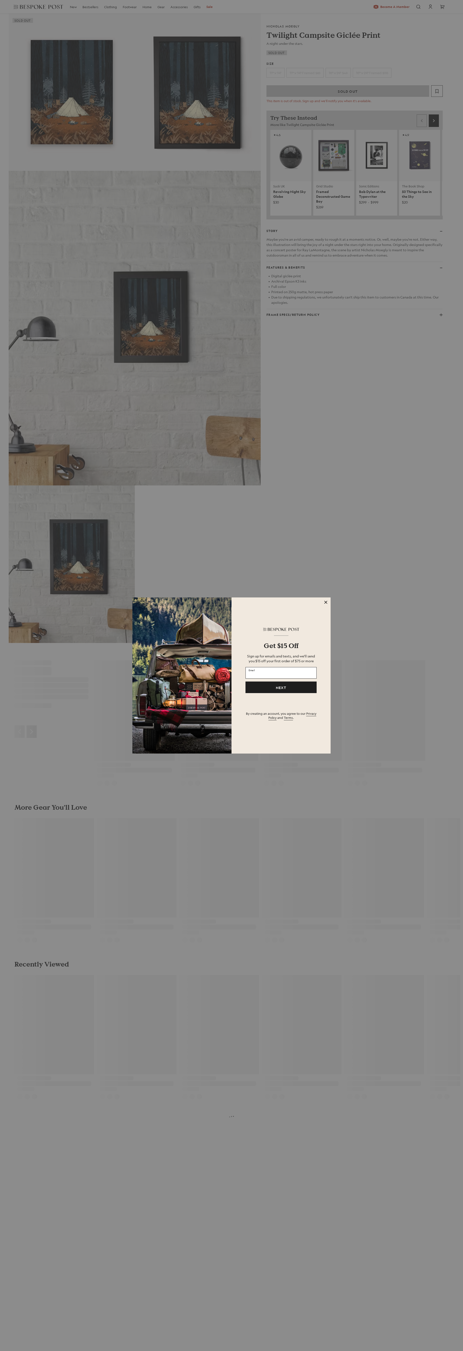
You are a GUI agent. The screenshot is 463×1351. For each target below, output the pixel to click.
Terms (288, 717)
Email (252, 670)
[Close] (326, 602)
